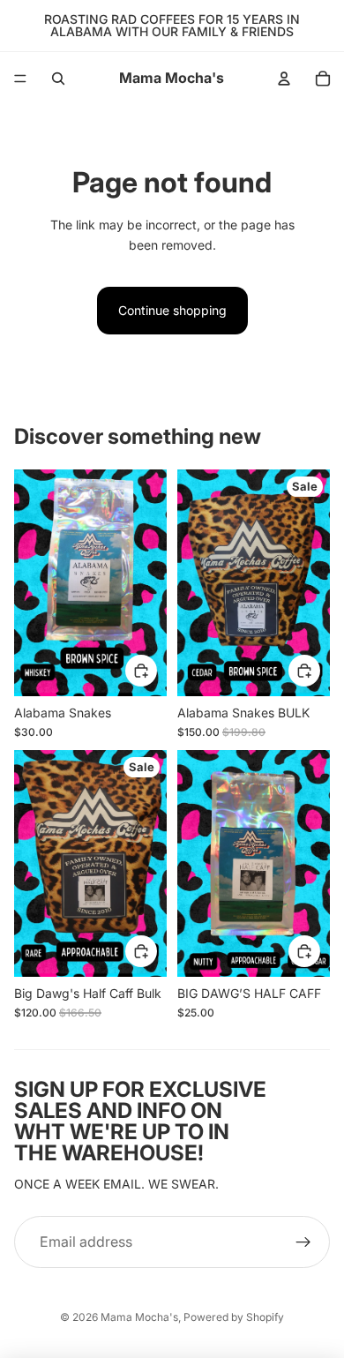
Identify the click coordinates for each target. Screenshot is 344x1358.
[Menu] (20, 78)
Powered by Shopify (233, 1317)
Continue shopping (172, 310)
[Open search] (58, 78)
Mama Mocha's (139, 1317)
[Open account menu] (284, 78)
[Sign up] (303, 1242)
